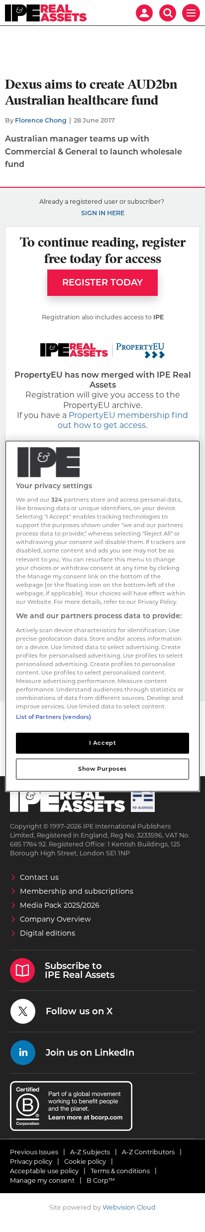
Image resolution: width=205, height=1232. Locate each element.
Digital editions (47, 933)
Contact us (39, 877)
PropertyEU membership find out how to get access (123, 420)
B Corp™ (101, 1180)
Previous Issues (34, 1152)
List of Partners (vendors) (53, 716)
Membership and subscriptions (76, 891)
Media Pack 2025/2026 (60, 905)
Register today (102, 282)
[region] (102, 616)
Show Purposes (102, 768)
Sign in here (102, 213)
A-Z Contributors (148, 1152)
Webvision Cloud (129, 1207)
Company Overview (55, 919)
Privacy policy (31, 1161)
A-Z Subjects (90, 1152)
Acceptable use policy (44, 1171)
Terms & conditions (120, 1171)
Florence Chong (41, 120)
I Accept (102, 742)
